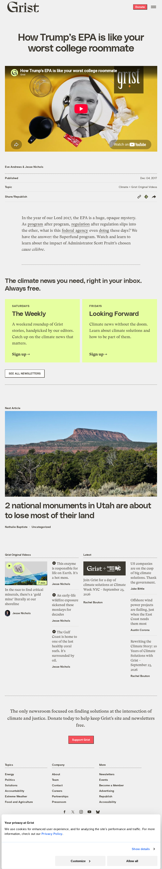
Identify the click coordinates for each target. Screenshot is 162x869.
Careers (57, 790)
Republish (105, 796)
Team (55, 779)
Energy (9, 774)
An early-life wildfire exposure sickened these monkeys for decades (65, 604)
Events (103, 779)
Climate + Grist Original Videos (138, 187)
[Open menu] (153, 7)
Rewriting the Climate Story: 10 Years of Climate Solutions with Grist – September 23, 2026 (144, 655)
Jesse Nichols (34, 166)
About (56, 774)
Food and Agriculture (19, 801)
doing (104, 230)
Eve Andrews (13, 166)
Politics (10, 779)
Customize (78, 860)
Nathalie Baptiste (16, 526)
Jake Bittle (137, 588)
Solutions (11, 785)
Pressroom (59, 801)
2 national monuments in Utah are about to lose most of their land (78, 510)
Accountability (14, 790)
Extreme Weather (16, 796)
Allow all (132, 860)
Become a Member (111, 785)
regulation (80, 224)
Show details (141, 849)
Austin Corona (140, 630)
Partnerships (60, 796)
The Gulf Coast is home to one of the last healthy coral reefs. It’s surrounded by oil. (64, 646)
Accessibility (107, 801)
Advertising (106, 790)
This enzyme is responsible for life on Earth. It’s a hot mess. (65, 571)
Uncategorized (41, 526)
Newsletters (106, 774)
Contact (57, 785)
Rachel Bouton (93, 602)
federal (68, 230)
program (35, 224)
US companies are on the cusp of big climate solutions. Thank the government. (143, 573)
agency (81, 230)
